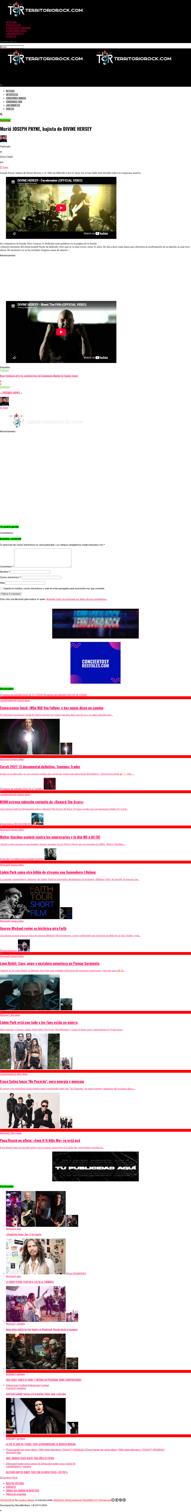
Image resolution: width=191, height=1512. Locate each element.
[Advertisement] (89, 278)
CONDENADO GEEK (16, 30)
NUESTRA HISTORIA (15, 1483)
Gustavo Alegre (26, 1500)
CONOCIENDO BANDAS (18, 28)
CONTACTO (11, 1487)
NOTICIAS (11, 22)
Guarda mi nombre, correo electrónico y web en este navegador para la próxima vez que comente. (54, 588)
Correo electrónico (10, 577)
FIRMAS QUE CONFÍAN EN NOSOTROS (22, 1490)
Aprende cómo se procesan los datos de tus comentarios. (76, 599)
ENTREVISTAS (13, 25)
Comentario (7, 566)
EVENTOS (11, 36)
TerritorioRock (7, 1500)
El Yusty (4, 167)
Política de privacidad (16, 1494)
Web (2, 582)
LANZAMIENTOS (15, 33)
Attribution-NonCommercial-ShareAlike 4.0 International (82, 1500)
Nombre (5, 571)
